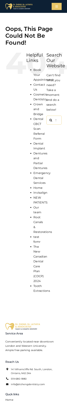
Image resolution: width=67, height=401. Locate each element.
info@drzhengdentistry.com (28, 384)
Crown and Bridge (38, 109)
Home (38, 188)
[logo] (19, 4)
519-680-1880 (19, 378)
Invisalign (40, 192)
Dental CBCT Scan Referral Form (39, 128)
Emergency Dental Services (42, 178)
